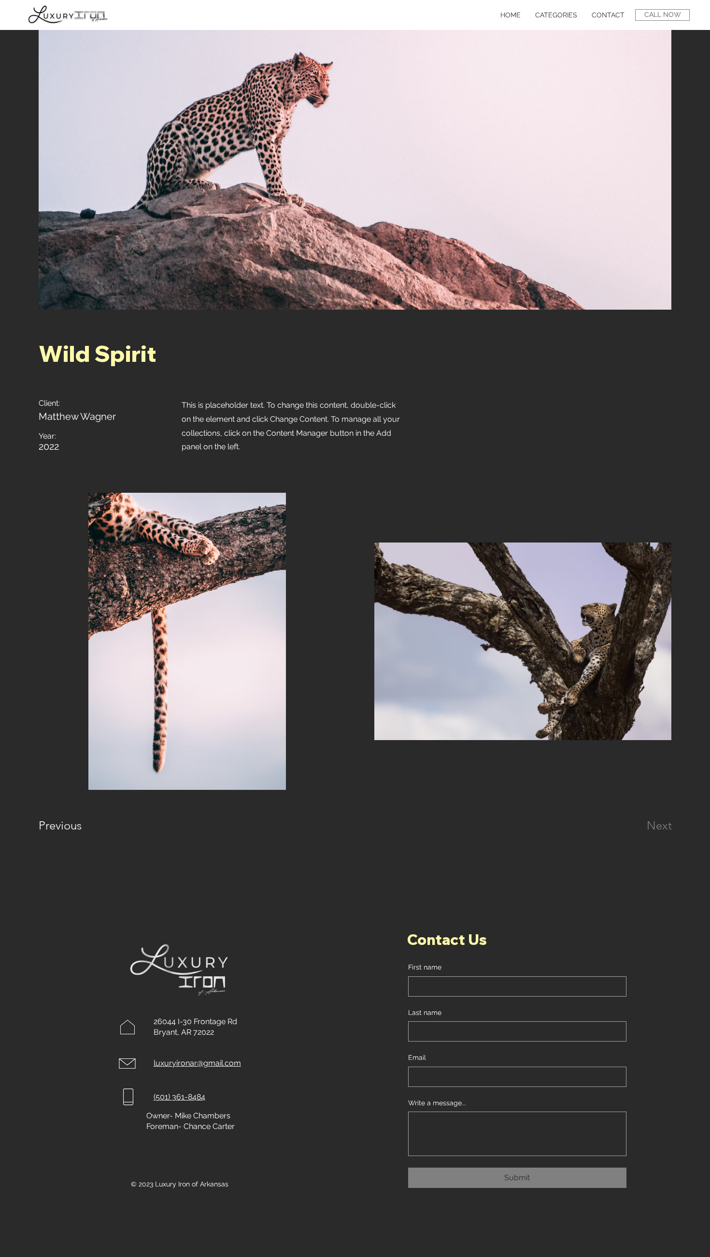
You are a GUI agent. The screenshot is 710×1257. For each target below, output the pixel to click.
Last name (424, 1012)
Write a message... (437, 1103)
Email (417, 1057)
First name (424, 967)
